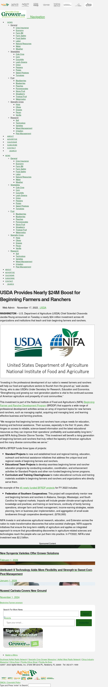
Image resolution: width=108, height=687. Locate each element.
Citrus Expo (14, 662)
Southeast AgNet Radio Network (13, 659)
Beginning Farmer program (11, 602)
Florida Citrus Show (29, 662)
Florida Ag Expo (45, 662)
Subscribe (84, 622)
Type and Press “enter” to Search (14, 685)
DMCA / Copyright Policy (10, 682)
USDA (43, 307)
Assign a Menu (11, 655)
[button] (36, 16)
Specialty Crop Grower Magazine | (43, 659)
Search (86, 613)
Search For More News (13, 609)
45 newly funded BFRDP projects (37, 487)
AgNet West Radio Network (69, 659)
